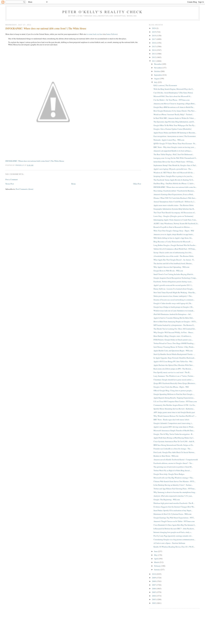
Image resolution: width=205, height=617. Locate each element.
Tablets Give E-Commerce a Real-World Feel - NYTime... (175, 249)
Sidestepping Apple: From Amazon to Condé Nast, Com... (175, 220)
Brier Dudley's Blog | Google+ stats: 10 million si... (173, 336)
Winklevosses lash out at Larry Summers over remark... (174, 310)
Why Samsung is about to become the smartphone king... (175, 492)
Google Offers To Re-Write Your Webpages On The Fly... (175, 125)
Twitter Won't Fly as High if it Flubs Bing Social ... (172, 470)
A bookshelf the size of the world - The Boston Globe (174, 256)
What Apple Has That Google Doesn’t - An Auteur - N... (174, 259)
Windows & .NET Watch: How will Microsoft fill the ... (174, 172)
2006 (154, 588)
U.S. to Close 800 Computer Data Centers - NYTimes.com (175, 401)
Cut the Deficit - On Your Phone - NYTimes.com (172, 100)
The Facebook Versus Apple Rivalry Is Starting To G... (174, 180)
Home (73, 183)
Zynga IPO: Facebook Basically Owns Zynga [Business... (175, 383)
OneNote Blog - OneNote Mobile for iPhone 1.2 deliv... (174, 183)
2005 (154, 592)
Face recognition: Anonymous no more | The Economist (175, 136)
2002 (154, 603)
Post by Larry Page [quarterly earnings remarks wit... (173, 536)
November (158, 67)
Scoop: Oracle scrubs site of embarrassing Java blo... (173, 252)
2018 (154, 35)
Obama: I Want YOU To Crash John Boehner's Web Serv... (175, 198)
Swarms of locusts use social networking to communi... (174, 299)
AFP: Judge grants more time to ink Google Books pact (174, 412)
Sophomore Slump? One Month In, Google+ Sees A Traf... (175, 165)
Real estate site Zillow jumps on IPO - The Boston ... (173, 368)
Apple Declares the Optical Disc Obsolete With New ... (174, 365)
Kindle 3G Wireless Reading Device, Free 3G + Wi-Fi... (174, 546)
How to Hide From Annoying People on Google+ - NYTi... (175, 321)
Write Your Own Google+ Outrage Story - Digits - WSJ (174, 230)
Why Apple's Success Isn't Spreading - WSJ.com (171, 267)
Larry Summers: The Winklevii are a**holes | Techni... (174, 376)
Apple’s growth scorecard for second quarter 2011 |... (173, 285)
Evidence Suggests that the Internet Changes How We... (174, 507)
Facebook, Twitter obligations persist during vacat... (173, 281)
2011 (154, 61)
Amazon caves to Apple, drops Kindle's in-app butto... (174, 234)
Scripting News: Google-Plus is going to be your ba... (173, 176)
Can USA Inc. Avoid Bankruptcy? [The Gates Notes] (173, 92)
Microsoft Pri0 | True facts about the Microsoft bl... (172, 96)
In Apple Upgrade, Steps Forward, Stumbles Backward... (174, 358)
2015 (154, 46)
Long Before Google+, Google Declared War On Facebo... (175, 245)
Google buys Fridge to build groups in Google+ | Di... (174, 307)
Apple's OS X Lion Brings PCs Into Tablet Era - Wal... (173, 361)
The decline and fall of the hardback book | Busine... (173, 263)
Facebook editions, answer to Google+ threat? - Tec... (173, 463)
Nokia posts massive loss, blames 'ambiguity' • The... (173, 296)
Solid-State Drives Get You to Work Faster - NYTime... (174, 161)
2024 (154, 28)
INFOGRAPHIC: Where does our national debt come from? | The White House (34, 161)
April (156, 558)
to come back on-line (94, 34)
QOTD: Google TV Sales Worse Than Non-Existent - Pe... (175, 143)
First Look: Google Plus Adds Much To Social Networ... (174, 452)
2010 (154, 574)
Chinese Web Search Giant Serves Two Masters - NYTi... (175, 481)
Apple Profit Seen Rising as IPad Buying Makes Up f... (174, 437)
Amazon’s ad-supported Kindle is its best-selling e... (173, 150)
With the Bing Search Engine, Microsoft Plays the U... (174, 89)
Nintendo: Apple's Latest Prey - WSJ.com (169, 140)
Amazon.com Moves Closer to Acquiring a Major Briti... (175, 103)
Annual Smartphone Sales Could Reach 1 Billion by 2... (175, 201)
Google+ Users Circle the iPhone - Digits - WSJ (171, 387)
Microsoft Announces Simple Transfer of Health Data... (174, 430)
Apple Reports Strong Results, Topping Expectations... (174, 398)
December (158, 64)
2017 (154, 39)
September (158, 75)
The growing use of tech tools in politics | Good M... (173, 467)
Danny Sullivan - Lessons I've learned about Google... (174, 289)
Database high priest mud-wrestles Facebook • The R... (174, 503)
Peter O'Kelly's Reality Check (102, 11)
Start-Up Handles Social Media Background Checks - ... (174, 354)
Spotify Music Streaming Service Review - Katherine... (174, 408)
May (156, 555)
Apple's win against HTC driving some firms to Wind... (174, 427)
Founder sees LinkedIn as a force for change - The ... (173, 448)
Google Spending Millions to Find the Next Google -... (174, 394)
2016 (154, 42)
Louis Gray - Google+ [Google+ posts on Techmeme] (173, 216)
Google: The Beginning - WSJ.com (167, 499)
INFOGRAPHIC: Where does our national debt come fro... (175, 187)
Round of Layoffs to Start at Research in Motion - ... (173, 227)
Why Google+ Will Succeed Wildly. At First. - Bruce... (174, 332)
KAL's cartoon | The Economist (165, 85)
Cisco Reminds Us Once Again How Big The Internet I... (175, 525)
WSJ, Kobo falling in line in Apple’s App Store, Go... (173, 238)
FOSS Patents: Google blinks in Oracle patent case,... (173, 339)
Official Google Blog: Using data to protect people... (173, 390)
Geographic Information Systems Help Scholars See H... (174, 209)
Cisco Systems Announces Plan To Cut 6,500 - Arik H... (174, 441)
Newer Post (9, 183)
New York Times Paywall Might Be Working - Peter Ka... (175, 292)
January (157, 569)
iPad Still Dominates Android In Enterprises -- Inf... (173, 314)
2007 (154, 585)
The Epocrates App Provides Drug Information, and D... (174, 121)
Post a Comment (11, 179)
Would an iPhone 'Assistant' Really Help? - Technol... (173, 114)
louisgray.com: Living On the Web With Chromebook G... (175, 158)
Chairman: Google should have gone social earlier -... (174, 379)
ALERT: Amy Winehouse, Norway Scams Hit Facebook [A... (176, 223)
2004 (154, 596)
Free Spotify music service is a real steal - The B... (172, 372)
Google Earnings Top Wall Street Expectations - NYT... (174, 517)
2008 (154, 581)
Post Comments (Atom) (24, 189)
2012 (154, 57)
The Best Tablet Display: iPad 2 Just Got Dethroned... (174, 154)
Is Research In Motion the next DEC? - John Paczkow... (174, 528)
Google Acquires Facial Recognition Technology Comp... (175, 278)
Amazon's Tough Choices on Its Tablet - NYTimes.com (174, 521)
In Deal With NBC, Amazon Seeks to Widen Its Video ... (175, 118)
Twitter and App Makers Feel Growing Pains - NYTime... (175, 488)
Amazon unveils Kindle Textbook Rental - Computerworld (176, 459)
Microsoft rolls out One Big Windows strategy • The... (174, 477)
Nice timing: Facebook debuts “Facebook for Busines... (174, 190)
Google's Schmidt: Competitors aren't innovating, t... (173, 423)
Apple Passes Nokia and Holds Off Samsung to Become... (175, 132)
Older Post (137, 183)
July (156, 82)
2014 (154, 50)
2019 (154, 32)
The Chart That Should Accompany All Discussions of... (175, 212)
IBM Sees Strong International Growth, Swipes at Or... (174, 445)
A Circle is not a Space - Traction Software (169, 543)
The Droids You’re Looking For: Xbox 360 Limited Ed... (175, 329)
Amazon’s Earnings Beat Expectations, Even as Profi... (174, 194)
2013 (154, 53)
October (157, 71)
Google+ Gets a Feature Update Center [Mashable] (172, 129)
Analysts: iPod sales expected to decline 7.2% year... (173, 496)
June (156, 551)
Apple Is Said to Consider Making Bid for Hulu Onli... (174, 318)
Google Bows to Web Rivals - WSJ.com (168, 270)
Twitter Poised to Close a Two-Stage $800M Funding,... (174, 343)
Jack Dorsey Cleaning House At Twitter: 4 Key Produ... (174, 347)
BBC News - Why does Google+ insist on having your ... (175, 147)
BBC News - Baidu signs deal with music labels (171, 419)
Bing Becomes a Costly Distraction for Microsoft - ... (173, 241)
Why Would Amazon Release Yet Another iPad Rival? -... (175, 416)
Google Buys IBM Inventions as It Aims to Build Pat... (174, 107)
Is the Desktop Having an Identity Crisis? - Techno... (173, 485)
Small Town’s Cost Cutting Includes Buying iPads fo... (174, 274)
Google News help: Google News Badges (169, 474)
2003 (154, 599)
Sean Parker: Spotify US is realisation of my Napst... (173, 510)
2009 (154, 577)
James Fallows (111, 34)
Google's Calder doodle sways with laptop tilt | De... (173, 303)
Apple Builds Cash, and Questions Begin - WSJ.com (173, 350)
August (157, 78)
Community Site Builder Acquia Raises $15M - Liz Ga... (175, 405)
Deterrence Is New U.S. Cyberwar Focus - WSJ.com (172, 514)
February (157, 566)
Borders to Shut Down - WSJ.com (166, 456)
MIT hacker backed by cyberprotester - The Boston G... (174, 325)
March (156, 562)
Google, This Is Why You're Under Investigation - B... (174, 434)
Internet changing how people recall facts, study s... (173, 532)
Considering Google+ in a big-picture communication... (174, 539)
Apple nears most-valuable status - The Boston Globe (174, 205)
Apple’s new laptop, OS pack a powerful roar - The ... (173, 169)
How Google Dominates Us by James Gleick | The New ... (175, 111)
